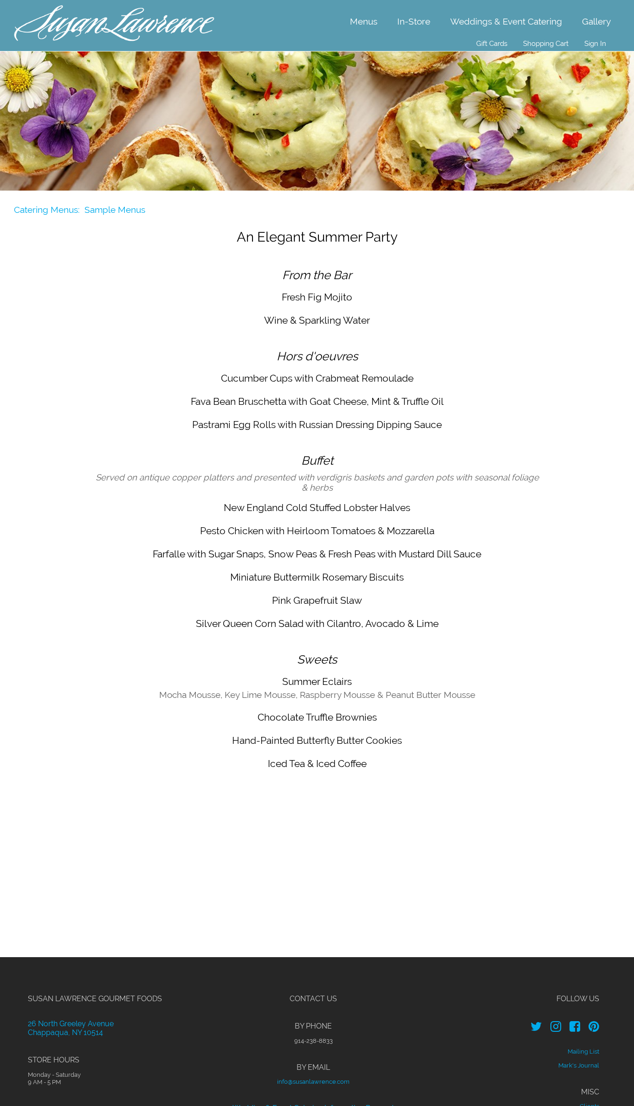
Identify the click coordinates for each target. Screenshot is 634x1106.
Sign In (595, 43)
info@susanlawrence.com (313, 1081)
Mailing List (583, 1051)
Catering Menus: (47, 210)
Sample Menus (114, 210)
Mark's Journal (578, 1065)
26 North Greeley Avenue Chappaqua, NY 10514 (71, 1028)
